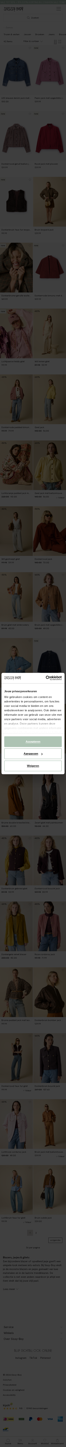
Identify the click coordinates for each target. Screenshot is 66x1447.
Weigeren (33, 765)
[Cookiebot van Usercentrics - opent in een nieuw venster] (46, 678)
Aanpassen (31, 753)
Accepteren (33, 741)
